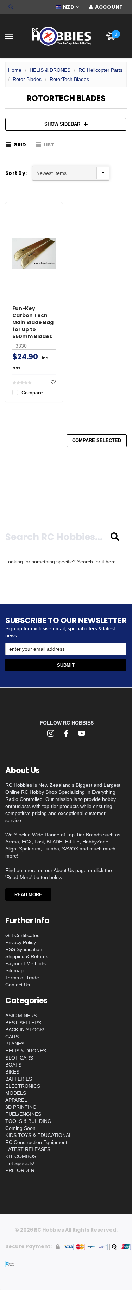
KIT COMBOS (20, 1156)
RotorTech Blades (69, 79)
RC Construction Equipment (36, 1142)
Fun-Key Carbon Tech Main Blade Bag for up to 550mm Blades (33, 322)
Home (14, 70)
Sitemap (14, 970)
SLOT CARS (19, 1058)
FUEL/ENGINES (23, 1114)
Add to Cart (37, 283)
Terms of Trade (22, 977)
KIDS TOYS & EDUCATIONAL (38, 1135)
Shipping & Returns (26, 956)
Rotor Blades (27, 79)
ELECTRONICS (22, 1086)
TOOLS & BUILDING (28, 1121)
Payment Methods (25, 963)
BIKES (12, 1072)
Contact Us (17, 984)
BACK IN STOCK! (24, 1029)
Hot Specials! (19, 1163)
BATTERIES (18, 1079)
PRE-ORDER (19, 1170)
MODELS (15, 1093)
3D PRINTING (21, 1107)
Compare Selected (96, 440)
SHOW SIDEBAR (62, 124)
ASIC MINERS (21, 1015)
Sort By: (16, 173)
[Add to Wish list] (53, 382)
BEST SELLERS (23, 1022)
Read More (28, 894)
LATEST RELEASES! (28, 1149)
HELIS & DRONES (50, 70)
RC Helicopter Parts (100, 70)
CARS (12, 1036)
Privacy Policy (20, 942)
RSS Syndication (23, 949)
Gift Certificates (22, 935)
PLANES (14, 1043)
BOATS (13, 1065)
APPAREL (16, 1100)
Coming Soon (20, 1128)
